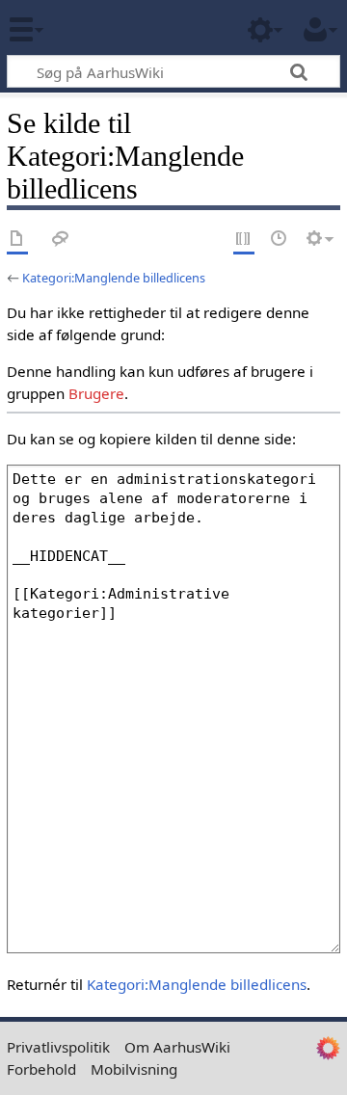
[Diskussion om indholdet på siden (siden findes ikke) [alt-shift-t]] (60, 239)
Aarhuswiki (130, 27)
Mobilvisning (134, 1069)
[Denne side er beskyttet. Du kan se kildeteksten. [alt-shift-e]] (243, 239)
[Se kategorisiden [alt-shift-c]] (17, 239)
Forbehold (41, 1069)
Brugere (96, 393)
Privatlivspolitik (58, 1046)
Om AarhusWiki (177, 1046)
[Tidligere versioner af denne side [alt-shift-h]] (279, 239)
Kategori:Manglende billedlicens (113, 277)
